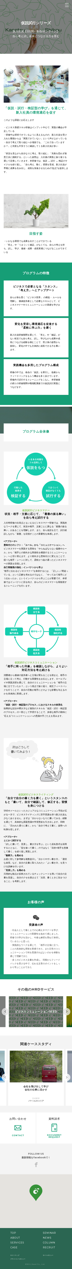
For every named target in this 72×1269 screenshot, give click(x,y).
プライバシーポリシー (17, 1259)
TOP (13, 1232)
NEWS (47, 1237)
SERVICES (17, 1242)
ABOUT (15, 1237)
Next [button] (66, 1011)
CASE (14, 1247)
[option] (36, 1011)
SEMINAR (49, 1232)
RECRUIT (49, 1247)
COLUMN (49, 1242)
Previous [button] (5, 1011)
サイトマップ (14, 1255)
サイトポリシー (48, 1255)
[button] (36, 1192)
